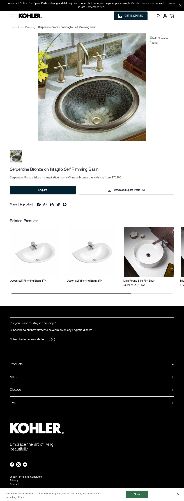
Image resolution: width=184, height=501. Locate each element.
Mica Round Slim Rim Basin (139, 281)
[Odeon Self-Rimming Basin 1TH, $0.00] (35, 252)
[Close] (178, 494)
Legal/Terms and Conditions (26, 476)
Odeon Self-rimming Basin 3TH (84, 281)
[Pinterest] (64, 204)
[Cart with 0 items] (172, 16)
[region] (92, 494)
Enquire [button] (42, 190)
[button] (131, 16)
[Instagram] (18, 464)
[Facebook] (39, 204)
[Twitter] (58, 204)
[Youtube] (25, 464)
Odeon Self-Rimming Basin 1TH (28, 281)
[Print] (52, 204)
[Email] (45, 204)
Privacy (14, 480)
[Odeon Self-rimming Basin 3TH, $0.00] (92, 252)
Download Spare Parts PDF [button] (129, 190)
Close (137, 494)
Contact (14, 484)
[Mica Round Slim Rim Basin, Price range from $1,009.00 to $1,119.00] (149, 252)
